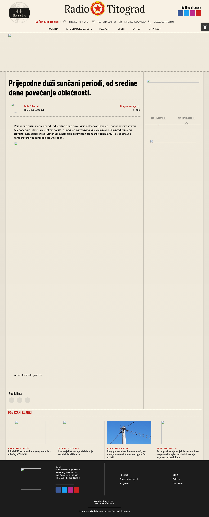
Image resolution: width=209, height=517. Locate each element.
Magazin (104, 28)
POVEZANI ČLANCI (20, 412)
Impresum (155, 28)
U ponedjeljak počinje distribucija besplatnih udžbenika (75, 452)
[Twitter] (186, 13)
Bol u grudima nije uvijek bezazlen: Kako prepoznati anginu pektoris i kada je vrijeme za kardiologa (178, 454)
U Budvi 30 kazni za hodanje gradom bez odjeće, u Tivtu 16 (29, 452)
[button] (11, 400)
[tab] (158, 118)
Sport (121, 28)
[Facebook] (180, 13)
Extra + (137, 28)
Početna (53, 28)
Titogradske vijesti (79, 28)
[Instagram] (192, 13)
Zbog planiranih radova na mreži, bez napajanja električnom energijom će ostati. (126, 454)
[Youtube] (198, 13)
